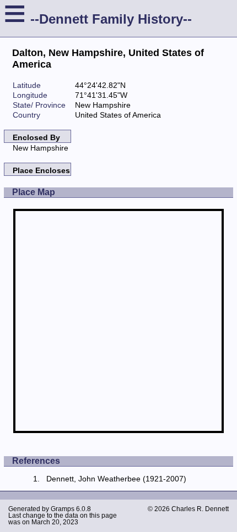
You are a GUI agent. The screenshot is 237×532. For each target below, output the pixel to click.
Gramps (62, 509)
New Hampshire (40, 147)
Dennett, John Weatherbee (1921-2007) (116, 478)
